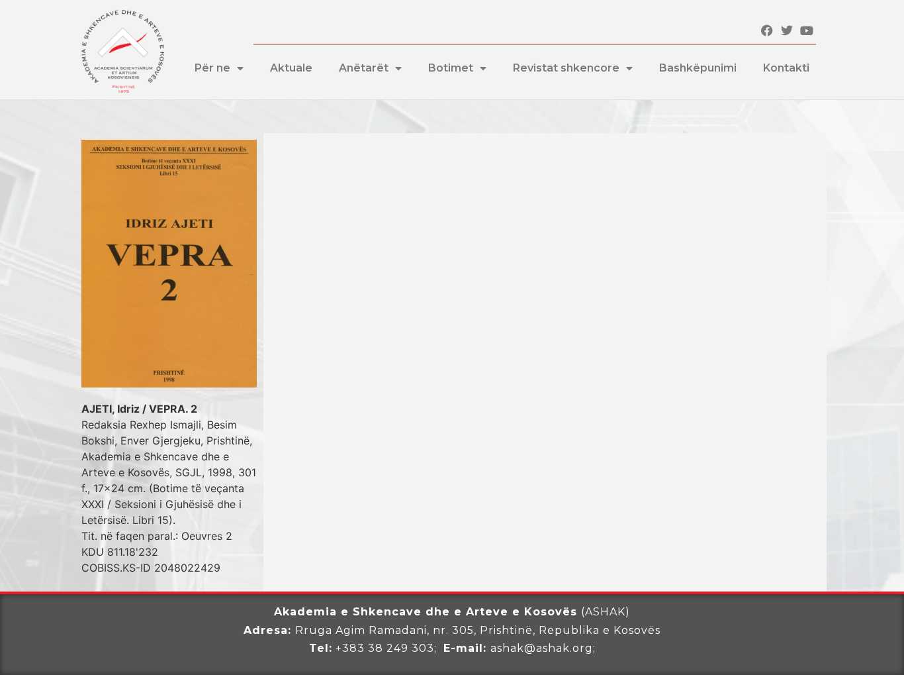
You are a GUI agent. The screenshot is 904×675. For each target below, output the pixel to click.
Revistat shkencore (566, 68)
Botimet (450, 68)
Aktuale (291, 68)
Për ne (212, 68)
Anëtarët (363, 68)
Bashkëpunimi (698, 68)
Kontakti (786, 68)
